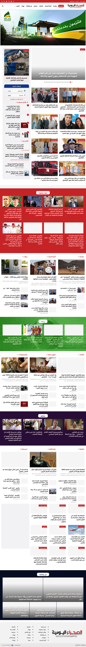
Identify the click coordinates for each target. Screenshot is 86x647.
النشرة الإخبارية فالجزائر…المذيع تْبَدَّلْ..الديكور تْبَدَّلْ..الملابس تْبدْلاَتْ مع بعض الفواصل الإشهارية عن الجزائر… (53, 211)
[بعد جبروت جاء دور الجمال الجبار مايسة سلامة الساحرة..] (24, 134)
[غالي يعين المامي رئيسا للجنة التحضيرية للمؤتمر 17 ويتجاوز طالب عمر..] (52, 292)
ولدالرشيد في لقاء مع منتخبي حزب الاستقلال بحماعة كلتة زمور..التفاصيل (74, 179)
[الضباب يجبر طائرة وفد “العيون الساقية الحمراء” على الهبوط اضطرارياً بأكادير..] (76, 530)
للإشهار (77, 1)
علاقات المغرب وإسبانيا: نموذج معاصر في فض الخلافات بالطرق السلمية (14, 156)
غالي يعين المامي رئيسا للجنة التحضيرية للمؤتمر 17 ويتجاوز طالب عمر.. (39, 292)
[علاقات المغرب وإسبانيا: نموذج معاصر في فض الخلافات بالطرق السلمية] (27, 155)
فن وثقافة (29, 6)
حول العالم (28, 632)
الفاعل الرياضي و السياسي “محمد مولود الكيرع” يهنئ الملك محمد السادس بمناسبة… (39, 539)
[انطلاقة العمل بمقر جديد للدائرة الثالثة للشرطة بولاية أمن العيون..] (71, 459)
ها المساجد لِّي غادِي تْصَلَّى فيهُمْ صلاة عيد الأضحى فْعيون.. (15, 470)
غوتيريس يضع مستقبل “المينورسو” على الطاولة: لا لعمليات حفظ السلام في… (72, 277)
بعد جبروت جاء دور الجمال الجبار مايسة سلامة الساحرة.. (12, 135)
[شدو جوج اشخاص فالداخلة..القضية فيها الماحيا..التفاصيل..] (16, 62)
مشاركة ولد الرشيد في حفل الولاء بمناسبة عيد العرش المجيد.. (78, 517)
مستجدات (81, 506)
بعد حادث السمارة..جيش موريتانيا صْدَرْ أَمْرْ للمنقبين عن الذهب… (68, 498)
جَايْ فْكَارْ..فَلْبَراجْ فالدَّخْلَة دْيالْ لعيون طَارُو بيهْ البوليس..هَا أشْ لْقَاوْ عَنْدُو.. (13, 126)
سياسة (55, 6)
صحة (29, 640)
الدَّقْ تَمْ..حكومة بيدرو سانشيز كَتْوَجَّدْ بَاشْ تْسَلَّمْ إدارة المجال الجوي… (43, 470)
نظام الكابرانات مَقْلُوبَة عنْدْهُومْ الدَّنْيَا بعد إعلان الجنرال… (67, 481)
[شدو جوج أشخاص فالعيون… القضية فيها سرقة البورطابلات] (24, 397)
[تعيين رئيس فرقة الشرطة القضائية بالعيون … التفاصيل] (72, 146)
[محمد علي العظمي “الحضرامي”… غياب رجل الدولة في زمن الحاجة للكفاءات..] (74, 424)
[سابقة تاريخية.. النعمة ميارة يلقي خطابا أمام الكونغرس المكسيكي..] (52, 482)
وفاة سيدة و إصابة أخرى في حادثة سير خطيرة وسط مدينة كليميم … (46, 179)
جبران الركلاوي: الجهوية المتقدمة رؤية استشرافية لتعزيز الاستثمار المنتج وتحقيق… (71, 375)
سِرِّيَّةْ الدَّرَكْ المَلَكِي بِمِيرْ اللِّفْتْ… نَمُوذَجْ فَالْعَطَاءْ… (16, 277)
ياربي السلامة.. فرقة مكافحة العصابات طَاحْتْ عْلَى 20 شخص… (11, 388)
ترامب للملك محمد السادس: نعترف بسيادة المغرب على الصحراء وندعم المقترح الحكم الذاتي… (58, 539)
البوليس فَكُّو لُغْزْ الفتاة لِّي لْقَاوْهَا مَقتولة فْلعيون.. (12, 116)
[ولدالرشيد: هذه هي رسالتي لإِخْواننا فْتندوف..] (32, 424)
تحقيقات (26, 51)
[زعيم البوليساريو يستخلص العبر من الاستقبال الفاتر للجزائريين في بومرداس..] (81, 297)
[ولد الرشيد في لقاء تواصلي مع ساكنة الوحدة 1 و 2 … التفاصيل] (43, 365)
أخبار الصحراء (48, 6)
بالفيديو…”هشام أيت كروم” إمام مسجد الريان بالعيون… (12, 496)
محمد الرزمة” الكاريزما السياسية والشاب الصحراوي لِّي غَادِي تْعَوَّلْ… (39, 395)
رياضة (29, 635)
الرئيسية (61, 6)
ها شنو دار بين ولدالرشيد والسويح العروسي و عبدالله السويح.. (47, 156)
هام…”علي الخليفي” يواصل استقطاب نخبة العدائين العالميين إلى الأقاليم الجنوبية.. (74, 339)
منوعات (44, 637)
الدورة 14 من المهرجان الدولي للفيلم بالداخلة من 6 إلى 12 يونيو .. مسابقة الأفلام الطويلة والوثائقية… (16, 611)
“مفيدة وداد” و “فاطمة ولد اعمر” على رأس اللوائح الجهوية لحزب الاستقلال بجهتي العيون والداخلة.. (58, 74)
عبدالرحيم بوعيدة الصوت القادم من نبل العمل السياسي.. (53, 433)
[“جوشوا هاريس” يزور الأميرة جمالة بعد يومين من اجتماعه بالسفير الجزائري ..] (52, 498)
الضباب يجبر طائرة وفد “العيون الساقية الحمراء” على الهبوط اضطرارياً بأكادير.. (77, 539)
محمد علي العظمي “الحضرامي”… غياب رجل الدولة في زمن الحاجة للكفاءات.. (74, 434)
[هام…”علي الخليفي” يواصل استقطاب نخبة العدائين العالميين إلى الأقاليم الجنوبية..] (74, 330)
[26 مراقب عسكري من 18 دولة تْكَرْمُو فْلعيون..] (52, 491)
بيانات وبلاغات (42, 632)
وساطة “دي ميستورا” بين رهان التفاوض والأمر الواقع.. (14, 172)
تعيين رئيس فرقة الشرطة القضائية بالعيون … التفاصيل (72, 156)
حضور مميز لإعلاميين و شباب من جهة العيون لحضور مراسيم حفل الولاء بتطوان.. (12, 108)
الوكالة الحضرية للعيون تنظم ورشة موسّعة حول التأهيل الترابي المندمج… (40, 404)
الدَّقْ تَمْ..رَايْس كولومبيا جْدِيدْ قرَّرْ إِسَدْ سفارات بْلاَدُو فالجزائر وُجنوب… (57, 559)
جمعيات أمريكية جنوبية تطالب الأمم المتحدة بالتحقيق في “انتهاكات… (39, 300)
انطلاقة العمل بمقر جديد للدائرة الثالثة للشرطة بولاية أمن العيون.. (73, 470)
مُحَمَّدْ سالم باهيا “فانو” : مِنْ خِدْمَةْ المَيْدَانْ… (11, 289)
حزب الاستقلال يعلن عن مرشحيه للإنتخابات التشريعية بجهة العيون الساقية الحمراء (45, 105)
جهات (22, 6)
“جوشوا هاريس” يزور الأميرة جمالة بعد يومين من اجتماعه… (39, 497)
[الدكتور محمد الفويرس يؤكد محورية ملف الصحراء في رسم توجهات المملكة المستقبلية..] (22, 589)
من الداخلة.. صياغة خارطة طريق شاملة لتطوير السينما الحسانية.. (71, 614)
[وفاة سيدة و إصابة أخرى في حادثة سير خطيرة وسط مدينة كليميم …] (44, 168)
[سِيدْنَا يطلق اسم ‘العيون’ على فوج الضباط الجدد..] (76, 551)
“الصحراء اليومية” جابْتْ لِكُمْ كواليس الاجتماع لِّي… (68, 404)
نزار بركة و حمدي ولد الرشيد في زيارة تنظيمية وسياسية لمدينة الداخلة (47, 132)
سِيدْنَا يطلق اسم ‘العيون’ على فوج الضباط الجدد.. (77, 558)
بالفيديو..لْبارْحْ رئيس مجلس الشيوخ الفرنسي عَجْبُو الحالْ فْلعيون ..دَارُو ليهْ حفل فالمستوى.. (34, 211)
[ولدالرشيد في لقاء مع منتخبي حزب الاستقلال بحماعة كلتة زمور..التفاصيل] (72, 168)
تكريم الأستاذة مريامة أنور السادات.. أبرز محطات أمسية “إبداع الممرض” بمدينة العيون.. (44, 612)
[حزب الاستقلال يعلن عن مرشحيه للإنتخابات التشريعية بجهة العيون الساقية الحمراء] (44, 95)
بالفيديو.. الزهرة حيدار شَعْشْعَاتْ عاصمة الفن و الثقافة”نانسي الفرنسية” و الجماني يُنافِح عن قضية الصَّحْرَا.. (34, 239)
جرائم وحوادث (53, 163)
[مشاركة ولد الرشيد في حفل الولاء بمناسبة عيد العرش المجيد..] (76, 508)
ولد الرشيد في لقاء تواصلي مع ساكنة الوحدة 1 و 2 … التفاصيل (45, 375)
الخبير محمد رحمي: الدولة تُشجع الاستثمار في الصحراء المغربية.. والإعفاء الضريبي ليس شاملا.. (14, 146)
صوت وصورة (42, 629)
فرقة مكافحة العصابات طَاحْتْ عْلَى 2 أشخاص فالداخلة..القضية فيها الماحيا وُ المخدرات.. (40, 560)
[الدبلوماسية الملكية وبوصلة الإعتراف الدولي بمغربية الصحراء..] (27, 165)
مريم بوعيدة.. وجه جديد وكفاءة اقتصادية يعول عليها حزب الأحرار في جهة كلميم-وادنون (72, 133)
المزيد (18, 6)
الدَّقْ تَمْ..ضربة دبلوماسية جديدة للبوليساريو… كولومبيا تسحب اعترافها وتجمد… (44, 278)
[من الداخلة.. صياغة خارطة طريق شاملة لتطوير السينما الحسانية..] (70, 610)
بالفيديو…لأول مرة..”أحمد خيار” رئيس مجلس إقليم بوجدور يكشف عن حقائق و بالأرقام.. (74, 210)
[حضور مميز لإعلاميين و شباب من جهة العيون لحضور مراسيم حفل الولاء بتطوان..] (24, 108)
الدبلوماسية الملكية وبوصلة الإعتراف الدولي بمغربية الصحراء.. (14, 164)
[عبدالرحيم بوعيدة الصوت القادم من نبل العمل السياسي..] (53, 424)
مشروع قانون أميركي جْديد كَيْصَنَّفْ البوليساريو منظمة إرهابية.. (68, 306)
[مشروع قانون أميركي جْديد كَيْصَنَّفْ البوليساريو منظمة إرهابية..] (81, 306)
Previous (81, 65)
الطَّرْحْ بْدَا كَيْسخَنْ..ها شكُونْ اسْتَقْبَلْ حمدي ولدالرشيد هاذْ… (11, 296)
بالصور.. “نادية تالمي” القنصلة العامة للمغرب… (11, 488)
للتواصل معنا (82, 1)
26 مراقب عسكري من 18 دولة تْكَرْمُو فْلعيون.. (39, 490)
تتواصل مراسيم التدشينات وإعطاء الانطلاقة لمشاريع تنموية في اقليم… (12, 304)
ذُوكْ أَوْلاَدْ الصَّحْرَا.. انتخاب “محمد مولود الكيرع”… (41, 387)
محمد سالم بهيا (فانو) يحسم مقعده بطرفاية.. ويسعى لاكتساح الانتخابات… (39, 309)
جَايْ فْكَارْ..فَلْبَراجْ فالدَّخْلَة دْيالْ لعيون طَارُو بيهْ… (11, 403)
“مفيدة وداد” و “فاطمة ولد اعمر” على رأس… (68, 289)
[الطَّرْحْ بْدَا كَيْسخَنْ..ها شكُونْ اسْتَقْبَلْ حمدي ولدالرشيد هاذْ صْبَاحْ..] (24, 297)
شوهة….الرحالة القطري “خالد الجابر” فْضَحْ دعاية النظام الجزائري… (67, 489)
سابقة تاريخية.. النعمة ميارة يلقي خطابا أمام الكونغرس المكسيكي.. (40, 482)
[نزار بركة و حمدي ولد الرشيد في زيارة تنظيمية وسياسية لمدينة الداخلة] (44, 121)
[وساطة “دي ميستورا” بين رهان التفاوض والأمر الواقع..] (27, 173)
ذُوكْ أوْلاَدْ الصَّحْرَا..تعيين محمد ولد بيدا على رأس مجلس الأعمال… (67, 388)
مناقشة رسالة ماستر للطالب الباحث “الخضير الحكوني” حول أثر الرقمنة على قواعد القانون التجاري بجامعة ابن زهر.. (64, 596)
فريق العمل (72, 1)
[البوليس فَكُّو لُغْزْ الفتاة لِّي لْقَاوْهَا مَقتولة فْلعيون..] (24, 117)
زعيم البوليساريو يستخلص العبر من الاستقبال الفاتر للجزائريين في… (67, 297)
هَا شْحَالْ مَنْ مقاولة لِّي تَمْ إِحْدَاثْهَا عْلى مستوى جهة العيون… (68, 397)
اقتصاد (41, 6)
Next (35, 65)
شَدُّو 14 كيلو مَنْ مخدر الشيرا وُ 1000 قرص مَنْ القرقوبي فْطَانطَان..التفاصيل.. (15, 375)
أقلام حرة (12, 629)
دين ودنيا (43, 626)
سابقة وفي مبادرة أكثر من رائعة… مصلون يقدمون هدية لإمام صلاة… (11, 481)
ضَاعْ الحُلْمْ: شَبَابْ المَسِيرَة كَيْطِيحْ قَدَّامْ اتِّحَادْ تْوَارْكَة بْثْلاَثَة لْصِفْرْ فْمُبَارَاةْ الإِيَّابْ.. (33, 339)
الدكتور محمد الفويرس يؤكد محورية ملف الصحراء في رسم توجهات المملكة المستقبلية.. (23, 598)
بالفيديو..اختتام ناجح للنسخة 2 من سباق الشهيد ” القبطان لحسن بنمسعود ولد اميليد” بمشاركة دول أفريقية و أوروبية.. (54, 341)
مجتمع (35, 6)
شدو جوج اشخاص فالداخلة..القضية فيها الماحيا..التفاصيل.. (16, 79)
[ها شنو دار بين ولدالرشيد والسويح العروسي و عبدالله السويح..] (44, 146)
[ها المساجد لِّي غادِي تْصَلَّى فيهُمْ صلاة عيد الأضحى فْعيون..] (14, 459)
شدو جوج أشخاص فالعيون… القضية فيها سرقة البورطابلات (11, 396)
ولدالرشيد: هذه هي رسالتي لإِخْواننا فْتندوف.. (34, 433)
